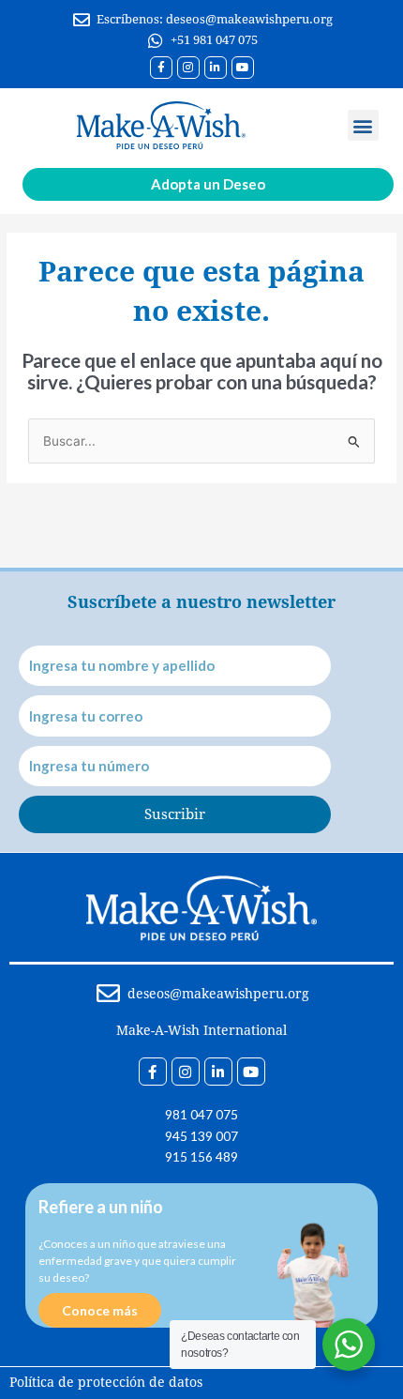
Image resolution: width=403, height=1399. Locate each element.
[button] (363, 125)
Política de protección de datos (105, 1382)
